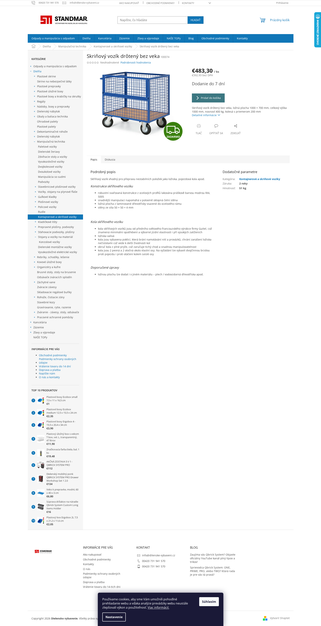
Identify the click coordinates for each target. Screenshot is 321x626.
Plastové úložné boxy (50, 91)
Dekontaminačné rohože (52, 131)
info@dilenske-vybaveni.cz (158, 555)
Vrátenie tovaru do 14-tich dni (101, 587)
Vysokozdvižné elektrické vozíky (57, 252)
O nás (86, 569)
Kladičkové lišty (47, 222)
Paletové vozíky (47, 146)
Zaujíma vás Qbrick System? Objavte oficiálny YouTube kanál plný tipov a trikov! (212, 558)
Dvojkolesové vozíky (50, 166)
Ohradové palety (47, 121)
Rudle (41, 212)
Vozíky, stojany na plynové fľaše (57, 191)
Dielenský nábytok (48, 111)
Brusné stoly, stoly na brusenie (56, 272)
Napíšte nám (47, 373)
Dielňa (37, 71)
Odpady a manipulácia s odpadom (55, 66)
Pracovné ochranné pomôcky (55, 317)
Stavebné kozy (46, 302)
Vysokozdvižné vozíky (51, 161)
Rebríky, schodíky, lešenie (53, 257)
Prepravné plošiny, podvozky (56, 227)
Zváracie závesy (47, 287)
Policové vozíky (47, 207)
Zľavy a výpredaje (44, 332)
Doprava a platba (50, 370)
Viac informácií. (158, 607)
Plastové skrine (46, 76)
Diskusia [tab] (110, 159)
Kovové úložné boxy (49, 262)
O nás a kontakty (49, 377)
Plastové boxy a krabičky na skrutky (59, 96)
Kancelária (40, 322)
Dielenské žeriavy (49, 151)
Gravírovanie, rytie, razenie (54, 307)
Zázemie (38, 327)
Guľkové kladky (47, 197)
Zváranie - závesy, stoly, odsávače (58, 312)
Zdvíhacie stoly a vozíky (52, 156)
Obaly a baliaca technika (52, 116)
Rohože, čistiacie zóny (50, 297)
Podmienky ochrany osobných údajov (57, 360)
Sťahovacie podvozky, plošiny (56, 232)
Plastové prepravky (49, 86)
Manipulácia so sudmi (52, 177)
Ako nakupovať (129, 3)
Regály (41, 101)
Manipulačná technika (51, 141)
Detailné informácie (204, 115)
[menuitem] (53, 38)
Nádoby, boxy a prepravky (53, 106)
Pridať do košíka (211, 98)
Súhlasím (209, 602)
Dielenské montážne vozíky (55, 247)
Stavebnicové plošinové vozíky (57, 186)
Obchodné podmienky (160, 3)
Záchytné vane (46, 282)
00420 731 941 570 (153, 561)
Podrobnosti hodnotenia (135, 62)
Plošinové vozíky (48, 202)
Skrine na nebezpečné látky (54, 81)
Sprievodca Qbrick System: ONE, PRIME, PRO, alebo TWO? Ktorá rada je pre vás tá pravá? (212, 571)
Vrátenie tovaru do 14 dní (55, 366)
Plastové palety (46, 126)
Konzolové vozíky (49, 242)
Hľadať (196, 20)
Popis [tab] (94, 159)
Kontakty (188, 3)
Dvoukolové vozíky (49, 171)
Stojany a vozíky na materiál (55, 237)
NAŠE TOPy (40, 337)
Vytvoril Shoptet (280, 618)
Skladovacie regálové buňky (54, 292)
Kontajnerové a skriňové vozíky (57, 217)
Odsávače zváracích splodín (54, 277)
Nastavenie (114, 617)
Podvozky (43, 182)
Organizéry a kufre (49, 267)
